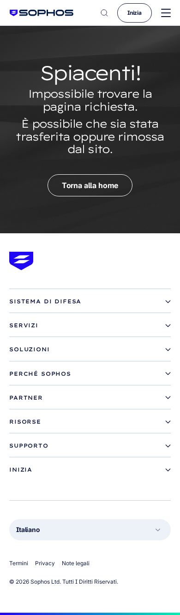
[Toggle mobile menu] (166, 13)
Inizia (134, 12)
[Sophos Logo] (41, 12)
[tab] (90, 301)
